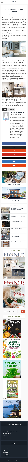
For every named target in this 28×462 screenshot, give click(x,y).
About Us (5, 450)
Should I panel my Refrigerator (17, 228)
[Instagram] (8, 119)
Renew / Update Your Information (10, 431)
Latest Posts (11, 109)
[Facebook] (6, 119)
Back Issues (5, 435)
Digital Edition (6, 438)
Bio (5, 109)
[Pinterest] (6, 120)
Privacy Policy (6, 454)
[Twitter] (4, 119)
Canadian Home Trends (14, 14)
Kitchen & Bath (14, 7)
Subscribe (5, 428)
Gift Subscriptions (7, 433)
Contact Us (5, 452)
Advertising (5, 448)
